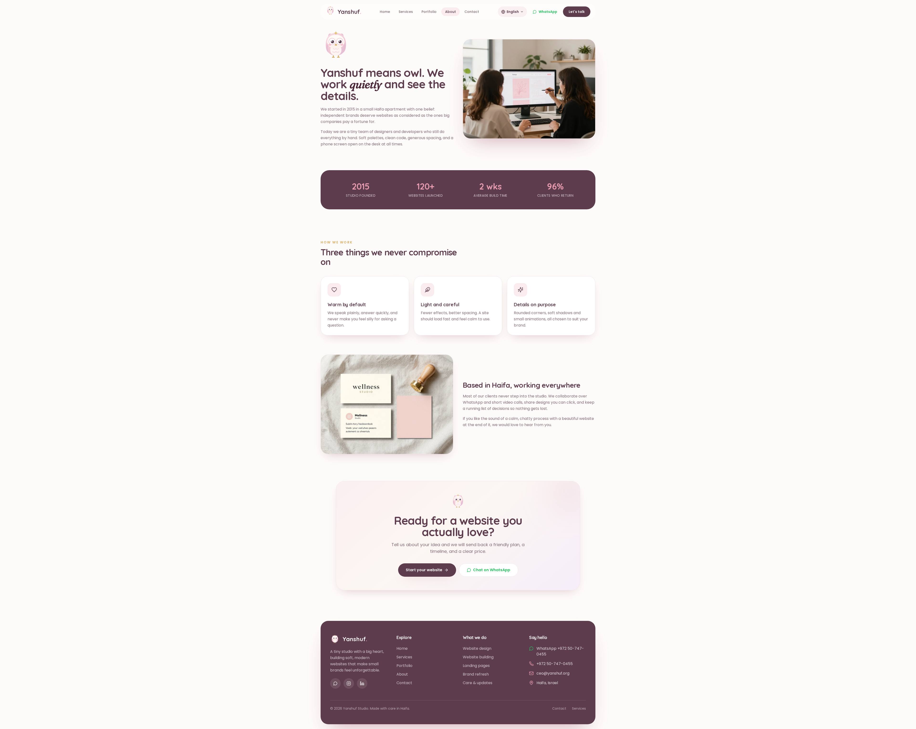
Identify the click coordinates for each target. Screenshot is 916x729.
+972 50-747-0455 (554, 663)
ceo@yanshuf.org (552, 673)
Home (402, 648)
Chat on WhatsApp (491, 570)
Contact (404, 683)
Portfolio (404, 665)
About (402, 674)
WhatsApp (548, 11)
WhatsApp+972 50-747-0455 (560, 651)
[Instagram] (349, 683)
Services (404, 657)
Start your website (424, 570)
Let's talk (577, 11)
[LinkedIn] (362, 683)
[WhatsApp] (335, 683)
